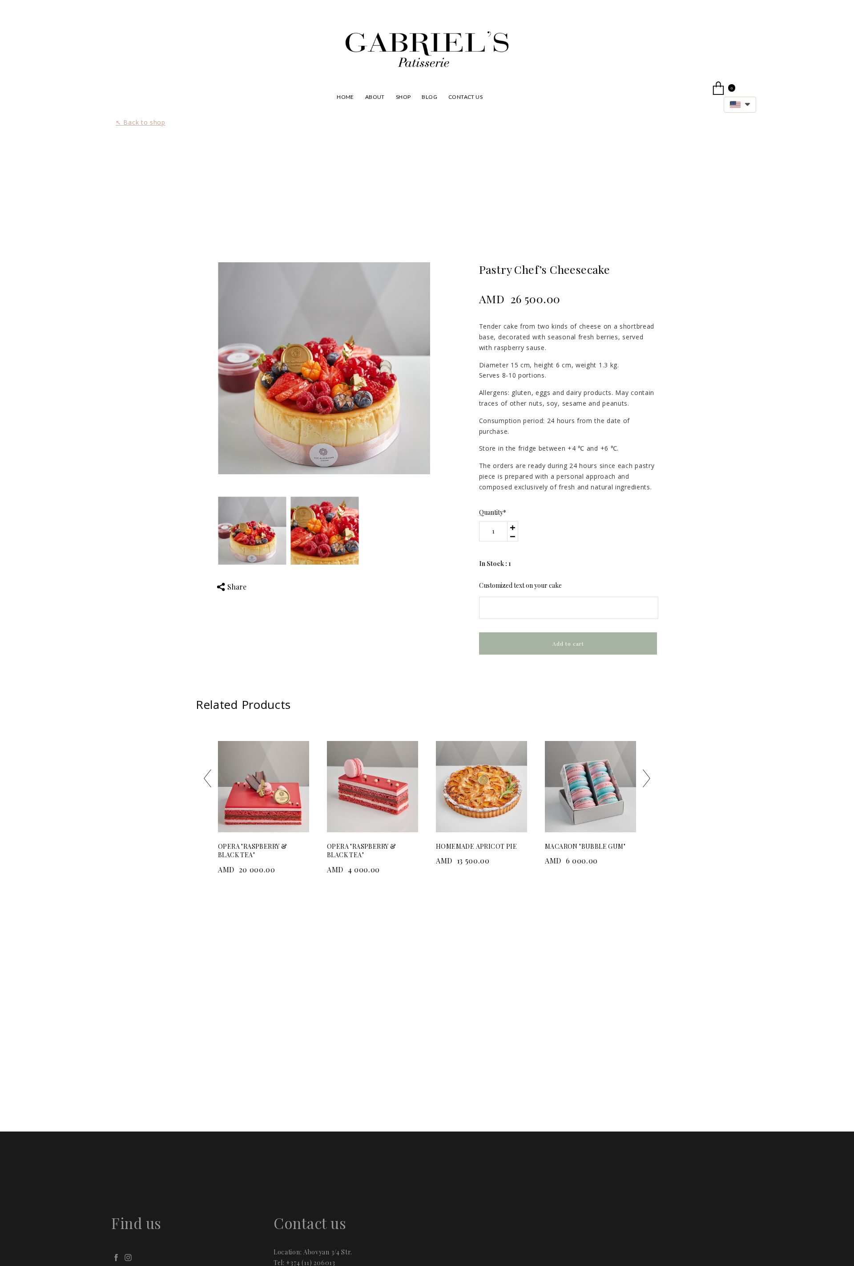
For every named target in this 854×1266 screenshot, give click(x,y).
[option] (324, 368)
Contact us (465, 97)
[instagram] (128, 1257)
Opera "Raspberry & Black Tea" (252, 850)
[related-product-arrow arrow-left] (207, 780)
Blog (429, 97)
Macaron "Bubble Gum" (585, 846)
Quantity (492, 512)
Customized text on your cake (520, 585)
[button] (740, 105)
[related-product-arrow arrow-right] (646, 780)
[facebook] (116, 1257)
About (375, 97)
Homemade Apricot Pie (476, 846)
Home (345, 97)
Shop (403, 97)
